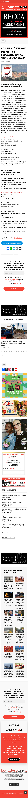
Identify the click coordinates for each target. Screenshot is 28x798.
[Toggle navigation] (3, 41)
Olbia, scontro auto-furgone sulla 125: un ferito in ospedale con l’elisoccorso (20, 638)
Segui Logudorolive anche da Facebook (12, 243)
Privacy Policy (17, 283)
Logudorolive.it (18, 238)
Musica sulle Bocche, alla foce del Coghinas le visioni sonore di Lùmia (14, 496)
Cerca (3, 355)
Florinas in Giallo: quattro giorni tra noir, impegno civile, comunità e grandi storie (13, 525)
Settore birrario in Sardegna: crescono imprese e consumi (12, 503)
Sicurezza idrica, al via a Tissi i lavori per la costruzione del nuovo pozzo (13, 343)
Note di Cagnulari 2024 (7, 253)
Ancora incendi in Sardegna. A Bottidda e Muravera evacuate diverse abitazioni (8, 639)
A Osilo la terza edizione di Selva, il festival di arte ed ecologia (14, 510)
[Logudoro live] (14, 7)
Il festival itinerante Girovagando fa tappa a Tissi (8, 655)
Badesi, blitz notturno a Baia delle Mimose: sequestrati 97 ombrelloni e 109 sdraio (19, 657)
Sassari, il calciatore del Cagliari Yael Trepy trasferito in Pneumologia (19, 673)
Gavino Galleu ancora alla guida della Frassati (20, 620)
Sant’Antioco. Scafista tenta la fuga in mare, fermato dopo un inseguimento (8, 673)
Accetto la (14, 283)
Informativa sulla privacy (11, 279)
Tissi (16, 253)
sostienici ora (14, 759)
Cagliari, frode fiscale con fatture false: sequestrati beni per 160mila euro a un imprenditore (13, 517)
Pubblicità (21, 793)
